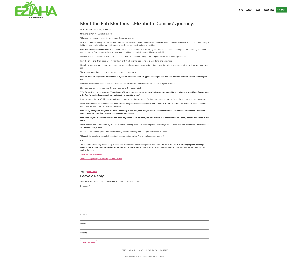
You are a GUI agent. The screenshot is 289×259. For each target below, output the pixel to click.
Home (240, 10)
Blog (258, 10)
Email (83, 224)
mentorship (92, 172)
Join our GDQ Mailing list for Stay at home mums (101, 159)
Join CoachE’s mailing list (91, 154)
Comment (85, 186)
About (249, 10)
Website (83, 233)
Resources (269, 10)
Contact (281, 10)
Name (83, 214)
